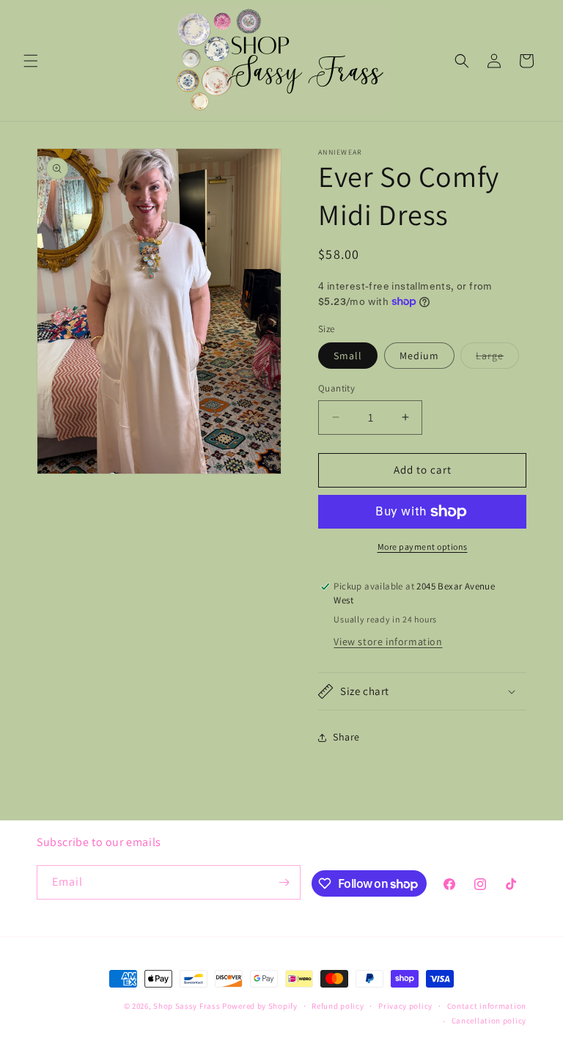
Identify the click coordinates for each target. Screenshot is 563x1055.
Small (348, 355)
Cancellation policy (489, 1020)
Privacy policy (405, 1006)
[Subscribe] (284, 882)
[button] (31, 61)
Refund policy (338, 1006)
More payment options (423, 546)
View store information (388, 641)
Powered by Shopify (260, 1006)
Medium (419, 355)
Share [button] (346, 736)
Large (497, 358)
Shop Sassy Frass (186, 1006)
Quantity (336, 388)
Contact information (486, 1006)
